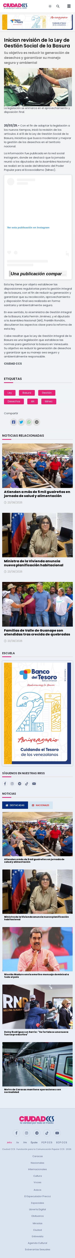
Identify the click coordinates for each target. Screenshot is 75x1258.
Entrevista (37, 1236)
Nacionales (37, 1163)
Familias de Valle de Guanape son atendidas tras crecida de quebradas (37, 632)
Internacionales (37, 1169)
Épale (34, 1142)
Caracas (37, 1156)
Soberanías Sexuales (37, 1249)
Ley (10, 393)
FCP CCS (47, 1142)
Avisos (37, 1190)
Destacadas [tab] (17, 805)
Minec (49, 401)
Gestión (47, 393)
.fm (25, 1142)
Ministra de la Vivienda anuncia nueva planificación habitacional (33, 563)
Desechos (14, 401)
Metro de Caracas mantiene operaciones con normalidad (32, 1091)
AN (32, 401)
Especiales (37, 1203)
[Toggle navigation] (68, 6)
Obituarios (37, 1216)
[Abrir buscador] (58, 6)
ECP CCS (61, 1142)
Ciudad (37, 1230)
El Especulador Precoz (37, 1196)
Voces (37, 1182)
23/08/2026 (14, 502)
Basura (27, 393)
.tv (17, 1142)
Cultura (37, 1176)
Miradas (37, 1223)
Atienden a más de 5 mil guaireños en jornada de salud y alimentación (37, 493)
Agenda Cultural (37, 1243)
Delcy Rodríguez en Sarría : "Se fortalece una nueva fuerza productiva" (36, 1033)
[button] (37, 713)
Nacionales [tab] (42, 805)
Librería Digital (37, 1209)
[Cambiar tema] (50, 6)
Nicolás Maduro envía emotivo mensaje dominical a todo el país (36, 976)
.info (9, 1142)
